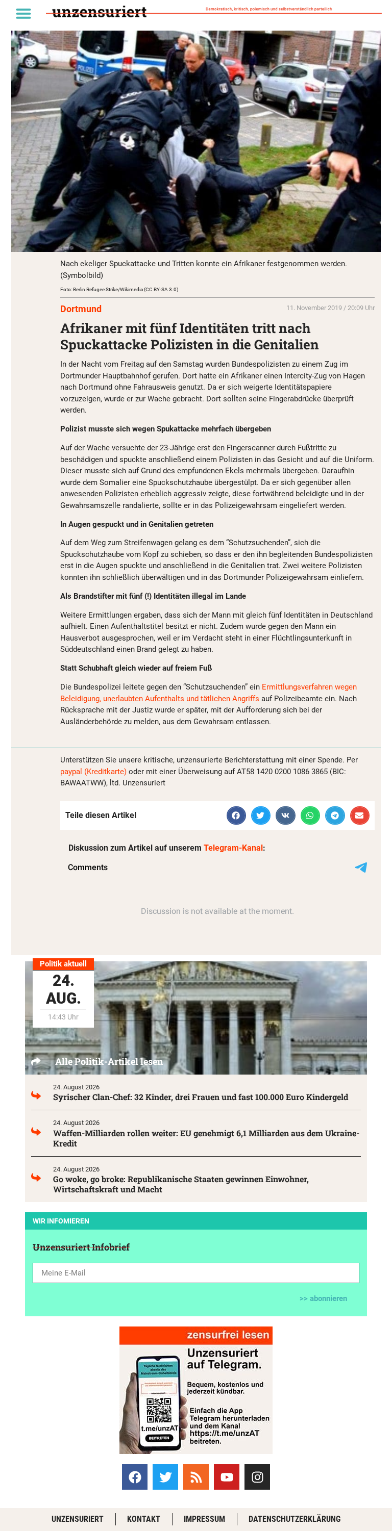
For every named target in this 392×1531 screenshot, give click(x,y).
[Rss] (196, 1477)
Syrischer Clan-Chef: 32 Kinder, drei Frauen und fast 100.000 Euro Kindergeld (200, 1096)
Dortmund (81, 308)
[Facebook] (135, 1477)
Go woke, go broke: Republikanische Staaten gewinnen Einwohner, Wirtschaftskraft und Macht (181, 1183)
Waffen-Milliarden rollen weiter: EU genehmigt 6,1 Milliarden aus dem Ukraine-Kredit (206, 1138)
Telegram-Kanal (233, 848)
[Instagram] (257, 1477)
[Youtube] (226, 1477)
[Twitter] (165, 1477)
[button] (23, 13)
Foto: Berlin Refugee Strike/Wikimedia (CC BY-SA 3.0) (119, 289)
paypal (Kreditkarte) (93, 771)
